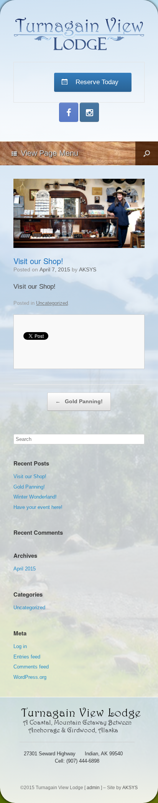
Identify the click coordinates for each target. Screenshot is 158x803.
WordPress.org (29, 677)
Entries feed (26, 657)
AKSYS (87, 269)
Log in (20, 646)
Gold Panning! (79, 401)
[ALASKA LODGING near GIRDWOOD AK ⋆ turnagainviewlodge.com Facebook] (68, 112)
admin (93, 787)
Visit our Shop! (29, 476)
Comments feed (31, 667)
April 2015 (24, 569)
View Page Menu (49, 153)
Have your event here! (38, 507)
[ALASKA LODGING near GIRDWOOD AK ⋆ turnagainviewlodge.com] (79, 33)
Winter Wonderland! (35, 497)
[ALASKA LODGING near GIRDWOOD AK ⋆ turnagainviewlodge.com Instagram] (89, 112)
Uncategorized (52, 303)
